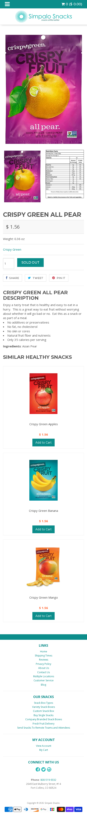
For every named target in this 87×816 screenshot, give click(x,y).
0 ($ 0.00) (73, 4)
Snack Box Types (43, 703)
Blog (43, 684)
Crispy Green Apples (43, 424)
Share (13, 278)
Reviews (43, 659)
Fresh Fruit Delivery (43, 723)
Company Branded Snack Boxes (43, 719)
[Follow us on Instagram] (49, 769)
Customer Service (44, 680)
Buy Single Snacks (43, 715)
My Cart (43, 750)
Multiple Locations (43, 676)
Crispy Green (12, 249)
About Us (43, 668)
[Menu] (7, 4)
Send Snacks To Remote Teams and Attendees (43, 727)
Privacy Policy (43, 664)
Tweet (37, 278)
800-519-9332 (48, 780)
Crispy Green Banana (43, 511)
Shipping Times (43, 655)
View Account (43, 746)
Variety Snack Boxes (43, 707)
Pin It (60, 278)
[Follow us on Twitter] (43, 769)
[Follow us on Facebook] (38, 769)
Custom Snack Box (43, 711)
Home (43, 651)
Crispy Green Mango (43, 597)
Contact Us (43, 672)
